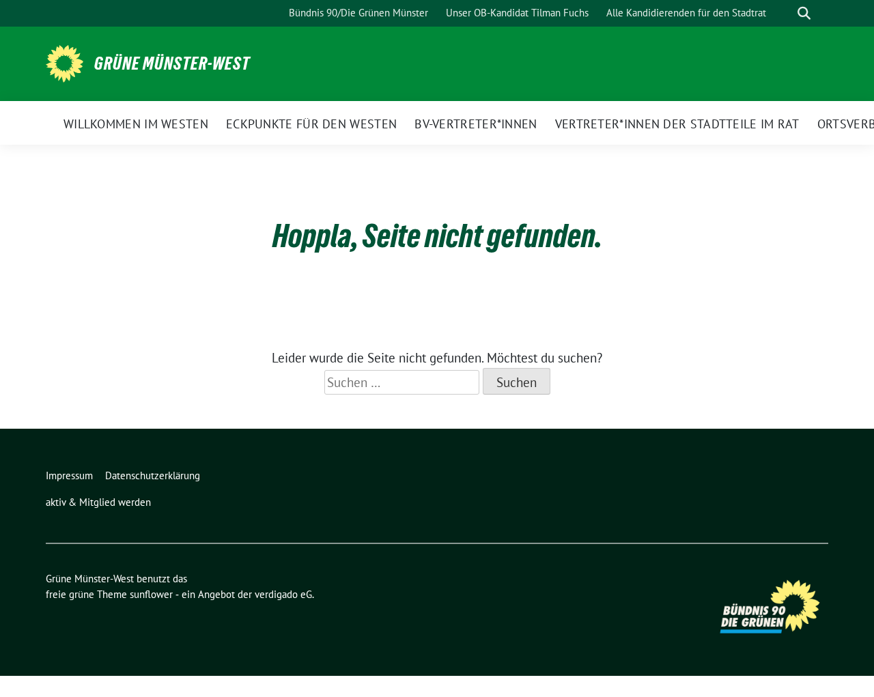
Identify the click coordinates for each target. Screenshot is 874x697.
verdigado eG (283, 594)
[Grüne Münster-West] (64, 62)
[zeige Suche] (804, 13)
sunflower (151, 594)
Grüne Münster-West (172, 63)
